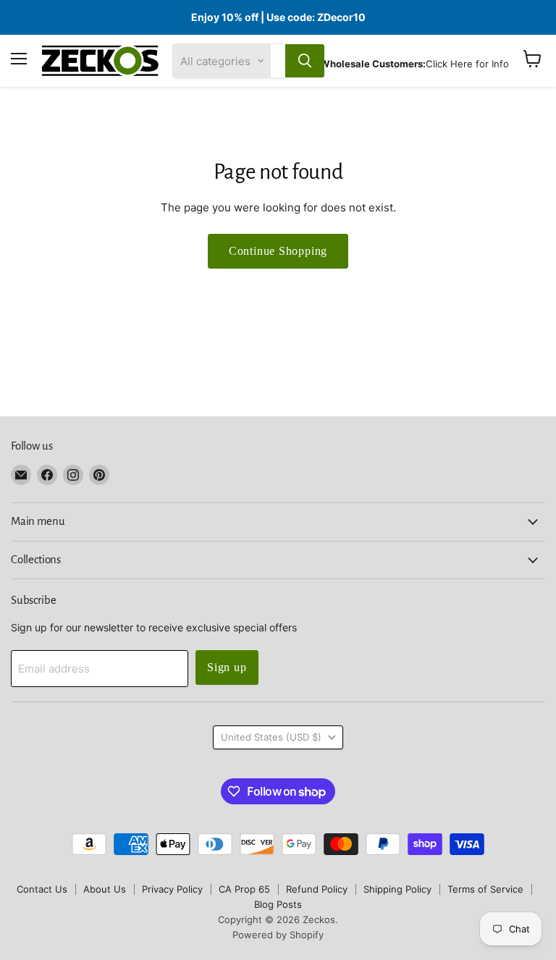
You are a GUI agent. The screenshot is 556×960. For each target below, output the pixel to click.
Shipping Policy (397, 889)
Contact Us (42, 889)
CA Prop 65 (244, 889)
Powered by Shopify (278, 934)
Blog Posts (278, 904)
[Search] (304, 60)
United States (271, 737)
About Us (104, 889)
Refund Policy (317, 889)
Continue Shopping (278, 251)
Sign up (227, 667)
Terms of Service (485, 889)
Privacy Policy (172, 889)
